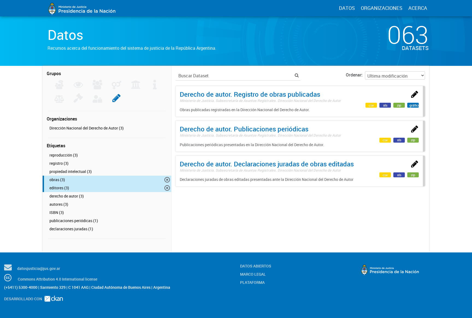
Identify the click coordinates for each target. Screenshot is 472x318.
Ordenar (353, 75)
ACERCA (417, 8)
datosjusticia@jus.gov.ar (38, 268)
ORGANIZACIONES (381, 8)
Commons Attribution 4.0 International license (57, 279)
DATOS (347, 8)
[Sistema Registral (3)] (116, 101)
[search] (296, 75)
